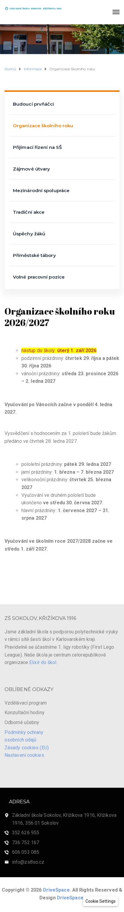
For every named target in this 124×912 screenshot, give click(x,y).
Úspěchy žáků (29, 234)
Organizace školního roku (43, 125)
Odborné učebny (22, 722)
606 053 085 (25, 852)
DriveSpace (56, 890)
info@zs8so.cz (28, 862)
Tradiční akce (29, 212)
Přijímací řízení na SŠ (37, 147)
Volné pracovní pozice (39, 277)
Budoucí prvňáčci (33, 104)
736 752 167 (25, 842)
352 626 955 (25, 832)
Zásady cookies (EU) (27, 747)
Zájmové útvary (31, 169)
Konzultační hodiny (25, 712)
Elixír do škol (42, 662)
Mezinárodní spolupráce (41, 190)
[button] (100, 901)
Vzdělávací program (26, 703)
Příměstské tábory (34, 255)
